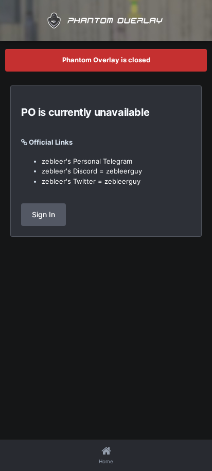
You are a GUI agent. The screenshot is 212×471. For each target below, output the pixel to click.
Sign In (43, 214)
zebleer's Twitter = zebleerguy (91, 181)
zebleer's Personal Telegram (87, 161)
